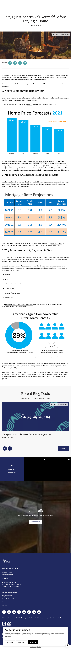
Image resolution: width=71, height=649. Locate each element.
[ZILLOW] (39, 612)
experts (29, 104)
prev (5, 448)
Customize (21, 642)
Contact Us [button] (35, 522)
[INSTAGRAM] (9, 612)
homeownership (23, 364)
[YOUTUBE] (24, 612)
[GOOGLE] (34, 612)
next (10, 448)
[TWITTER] (19, 612)
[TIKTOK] (29, 612)
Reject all (10, 642)
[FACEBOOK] (4, 612)
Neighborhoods (7, 596)
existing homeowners (40, 161)
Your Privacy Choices (35, 647)
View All (63, 449)
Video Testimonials (8, 599)
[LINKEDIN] (14, 612)
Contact (4, 602)
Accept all (33, 642)
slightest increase (56, 243)
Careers (4, 605)
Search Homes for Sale (9, 593)
